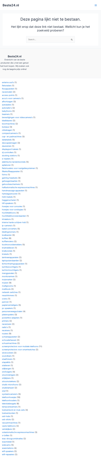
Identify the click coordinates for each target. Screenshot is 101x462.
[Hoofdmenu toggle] (95, 5)
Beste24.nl (11, 5)
